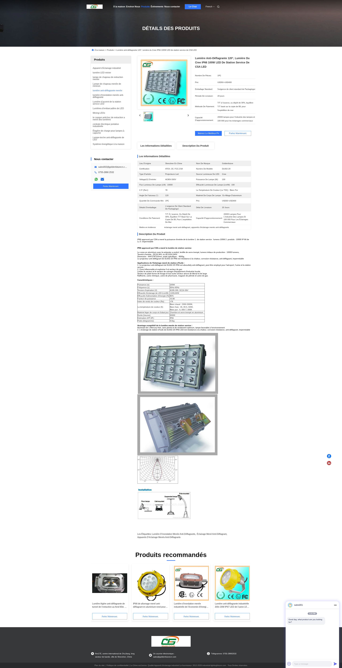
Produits (145, 6)
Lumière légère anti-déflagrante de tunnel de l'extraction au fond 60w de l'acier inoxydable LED (109, 606)
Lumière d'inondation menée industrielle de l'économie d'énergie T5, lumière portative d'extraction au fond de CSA (191, 606)
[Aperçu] (95, 7)
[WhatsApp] (96, 179)
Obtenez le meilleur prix (208, 133)
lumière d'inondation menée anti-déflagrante (173, 534)
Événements (157, 6)
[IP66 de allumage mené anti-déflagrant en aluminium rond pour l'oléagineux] (150, 583)
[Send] (335, 664)
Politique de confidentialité (117, 665)
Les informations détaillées (156, 145)
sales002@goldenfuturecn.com (113, 167)
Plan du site (99, 665)
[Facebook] (329, 456)
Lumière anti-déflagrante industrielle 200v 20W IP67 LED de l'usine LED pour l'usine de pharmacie (232, 606)
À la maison (119, 6)
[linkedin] (329, 463)
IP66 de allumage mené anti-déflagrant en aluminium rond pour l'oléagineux (149, 606)
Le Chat (193, 6)
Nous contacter (172, 6)
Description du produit (195, 145)
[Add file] (289, 664)
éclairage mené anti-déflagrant (211, 534)
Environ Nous (133, 6)
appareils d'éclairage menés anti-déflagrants (158, 537)
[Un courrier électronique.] (102, 179)
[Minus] (335, 605)
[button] (95, 589)
